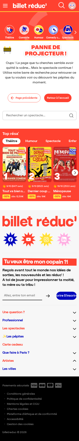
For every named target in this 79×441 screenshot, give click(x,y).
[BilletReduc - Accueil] (30, 5)
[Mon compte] (72, 5)
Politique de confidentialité (24, 399)
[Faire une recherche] (61, 5)
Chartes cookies (17, 409)
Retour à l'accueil (58, 98)
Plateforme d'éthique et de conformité (32, 414)
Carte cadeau (12, 345)
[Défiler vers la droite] (76, 32)
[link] (9, 32)
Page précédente (26, 98)
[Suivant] (75, 172)
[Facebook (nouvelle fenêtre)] (10, 239)
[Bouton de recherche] (71, 115)
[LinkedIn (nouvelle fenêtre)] (64, 239)
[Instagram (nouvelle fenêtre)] (46, 239)
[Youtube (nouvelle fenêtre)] (28, 239)
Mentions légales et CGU (23, 404)
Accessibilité (15, 419)
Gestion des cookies (20, 424)
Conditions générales (21, 393)
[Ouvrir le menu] (6, 5)
